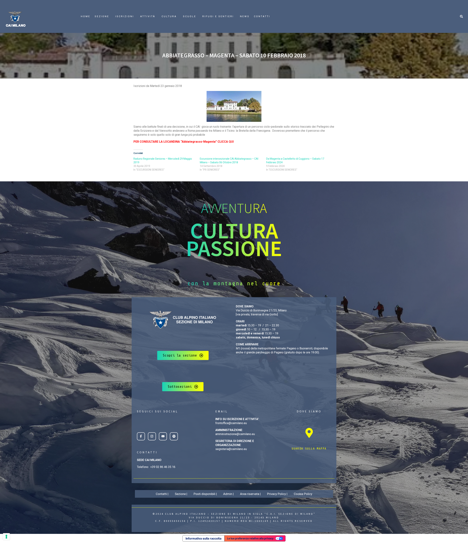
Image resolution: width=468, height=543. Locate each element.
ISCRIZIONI (124, 16)
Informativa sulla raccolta (203, 538)
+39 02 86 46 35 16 (162, 467)
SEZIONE (102, 16)
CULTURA (169, 16)
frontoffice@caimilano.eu (231, 423)
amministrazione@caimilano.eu (235, 434)
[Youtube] (163, 436)
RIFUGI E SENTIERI (218, 16)
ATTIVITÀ (147, 16)
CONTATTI (262, 16)
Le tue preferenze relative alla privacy (250, 538)
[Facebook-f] (141, 436)
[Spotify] (174, 436)
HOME (85, 16)
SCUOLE (189, 16)
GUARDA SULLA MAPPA (309, 448)
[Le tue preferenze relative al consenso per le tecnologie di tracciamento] (6, 536)
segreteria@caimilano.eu (231, 449)
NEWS (245, 16)
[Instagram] (152, 436)
